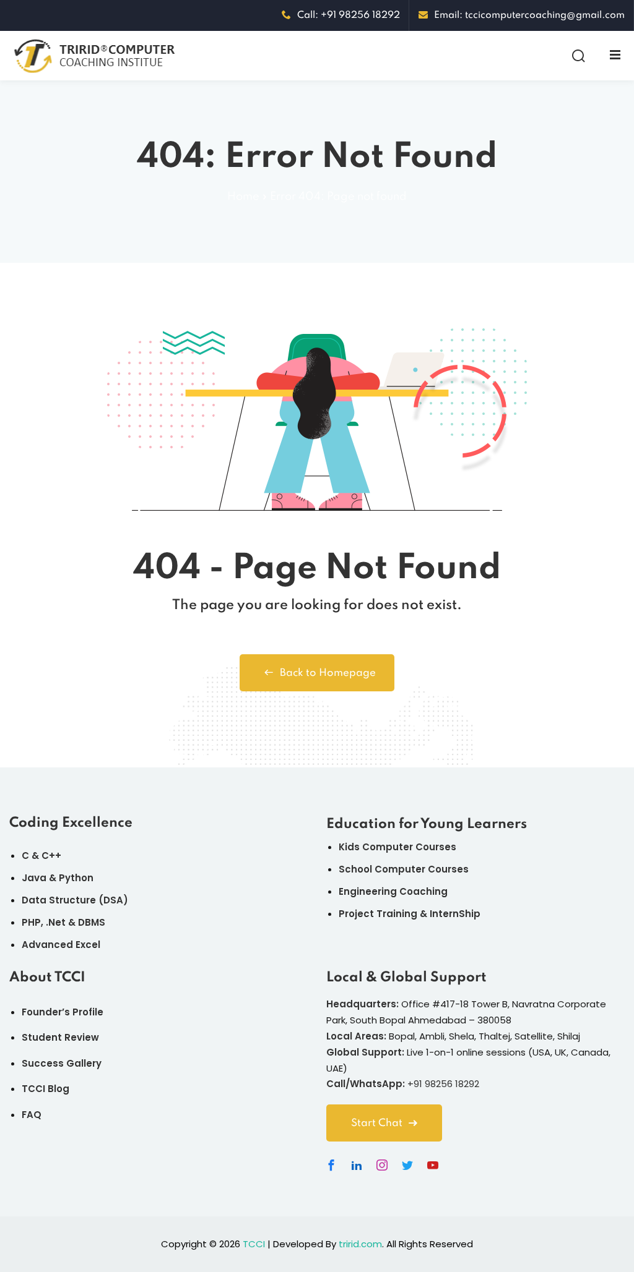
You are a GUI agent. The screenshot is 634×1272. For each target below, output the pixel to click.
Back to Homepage (328, 673)
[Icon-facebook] (331, 1165)
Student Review (60, 1037)
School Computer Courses (404, 869)
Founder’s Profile (62, 1011)
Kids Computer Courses (397, 846)
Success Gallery (62, 1063)
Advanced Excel (61, 944)
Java (34, 877)
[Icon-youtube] (433, 1165)
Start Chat (376, 1123)
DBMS (91, 922)
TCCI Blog (45, 1088)
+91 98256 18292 (443, 1083)
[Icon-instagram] (382, 1165)
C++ (51, 855)
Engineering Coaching (393, 891)
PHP (31, 922)
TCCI (254, 1243)
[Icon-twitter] (407, 1165)
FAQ (31, 1114)
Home (243, 196)
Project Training (378, 913)
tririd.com (360, 1243)
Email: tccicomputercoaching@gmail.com (529, 15)
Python (76, 877)
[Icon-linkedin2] (356, 1165)
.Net (56, 922)
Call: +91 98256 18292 (348, 15)
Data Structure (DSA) (75, 900)
